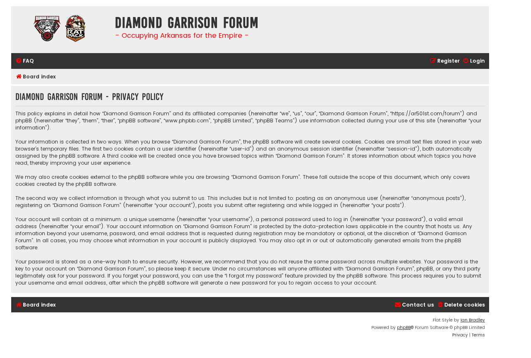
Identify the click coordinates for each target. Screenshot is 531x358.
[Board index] (61, 29)
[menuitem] (24, 61)
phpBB (404, 327)
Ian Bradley (472, 320)
